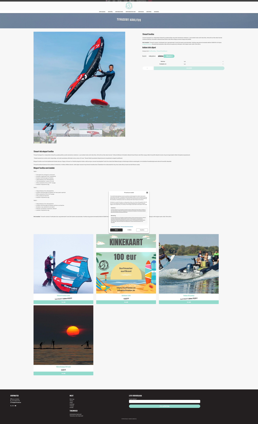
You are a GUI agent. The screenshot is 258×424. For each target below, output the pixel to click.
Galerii (114, 0)
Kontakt (125, 0)
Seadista (142, 230)
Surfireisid (141, 11)
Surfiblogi (72, 404)
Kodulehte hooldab (133, 418)
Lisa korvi (189, 68)
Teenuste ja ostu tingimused (76, 416)
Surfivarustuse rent (131, 11)
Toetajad (72, 405)
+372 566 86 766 (15, 400)
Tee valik (63, 302)
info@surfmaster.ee (147, 44)
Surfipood (148, 11)
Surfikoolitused (119, 11)
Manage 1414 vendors (116, 226)
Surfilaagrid (102, 11)
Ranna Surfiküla (15, 399)
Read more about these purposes (127, 226)
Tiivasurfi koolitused (161, 51)
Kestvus (163, 61)
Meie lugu (120, 0)
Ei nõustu (129, 230)
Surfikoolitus (152, 51)
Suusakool (156, 11)
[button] (147, 192)
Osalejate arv (162, 64)
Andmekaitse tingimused (75, 414)
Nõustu (116, 230)
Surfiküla (110, 11)
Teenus (71, 400)
